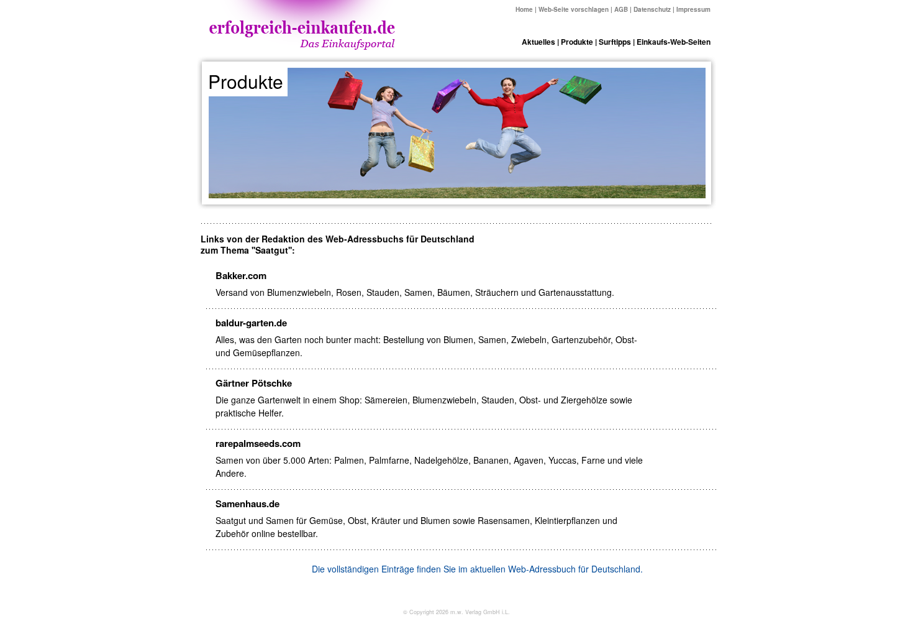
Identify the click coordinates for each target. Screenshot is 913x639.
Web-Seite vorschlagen (573, 9)
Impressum (693, 9)
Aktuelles (538, 41)
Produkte (577, 41)
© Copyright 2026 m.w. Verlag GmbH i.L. (456, 612)
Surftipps (615, 41)
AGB (621, 9)
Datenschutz (652, 9)
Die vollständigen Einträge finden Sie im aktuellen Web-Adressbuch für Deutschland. (477, 569)
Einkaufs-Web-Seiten (674, 41)
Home (524, 9)
